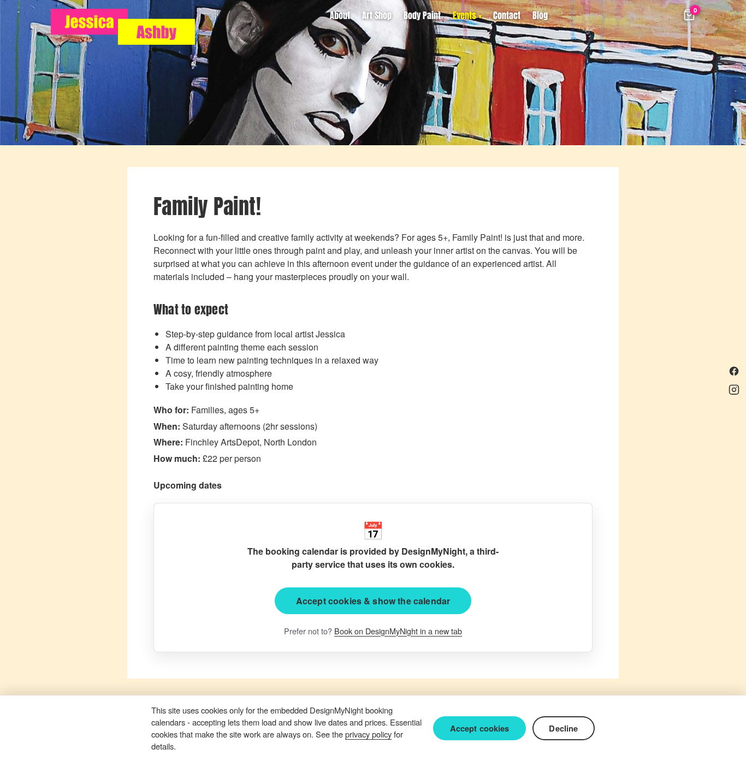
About (340, 15)
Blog (540, 15)
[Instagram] (734, 389)
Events (464, 15)
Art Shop (377, 15)
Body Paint (422, 15)
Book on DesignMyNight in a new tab (398, 631)
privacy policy (368, 734)
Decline (563, 728)
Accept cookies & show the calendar (373, 600)
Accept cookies (480, 728)
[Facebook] (734, 371)
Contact (506, 15)
